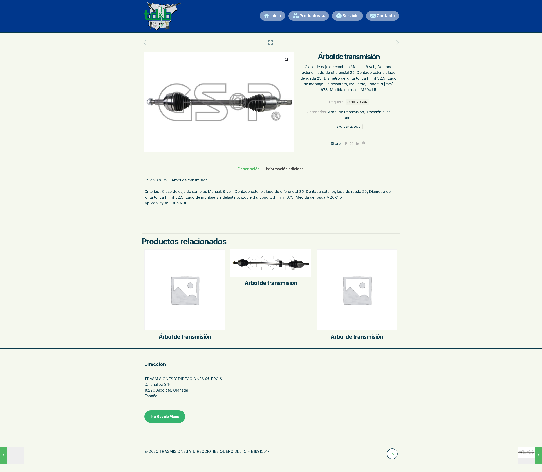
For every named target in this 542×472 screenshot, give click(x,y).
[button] (287, 59)
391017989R (357, 102)
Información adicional (285, 169)
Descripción (249, 169)
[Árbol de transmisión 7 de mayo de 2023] (12, 455)
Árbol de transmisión (346, 112)
